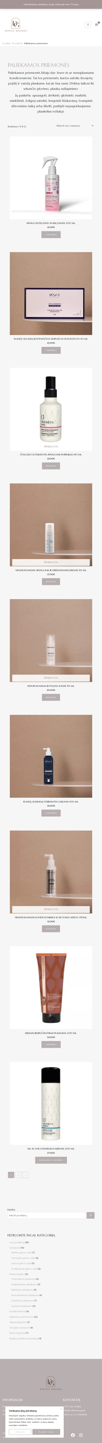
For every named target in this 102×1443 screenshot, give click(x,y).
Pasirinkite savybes (51, 1160)
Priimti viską (46, 1432)
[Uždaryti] (61, 1408)
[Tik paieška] (91, 1215)
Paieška (11, 1209)
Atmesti (20, 1432)
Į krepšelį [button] (51, 235)
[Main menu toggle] (88, 24)
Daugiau (51, 466)
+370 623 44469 (72, 1406)
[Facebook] (73, 1435)
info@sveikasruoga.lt (74, 1410)
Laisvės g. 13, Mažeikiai (75, 1414)
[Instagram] (81, 1435)
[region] (34, 1422)
